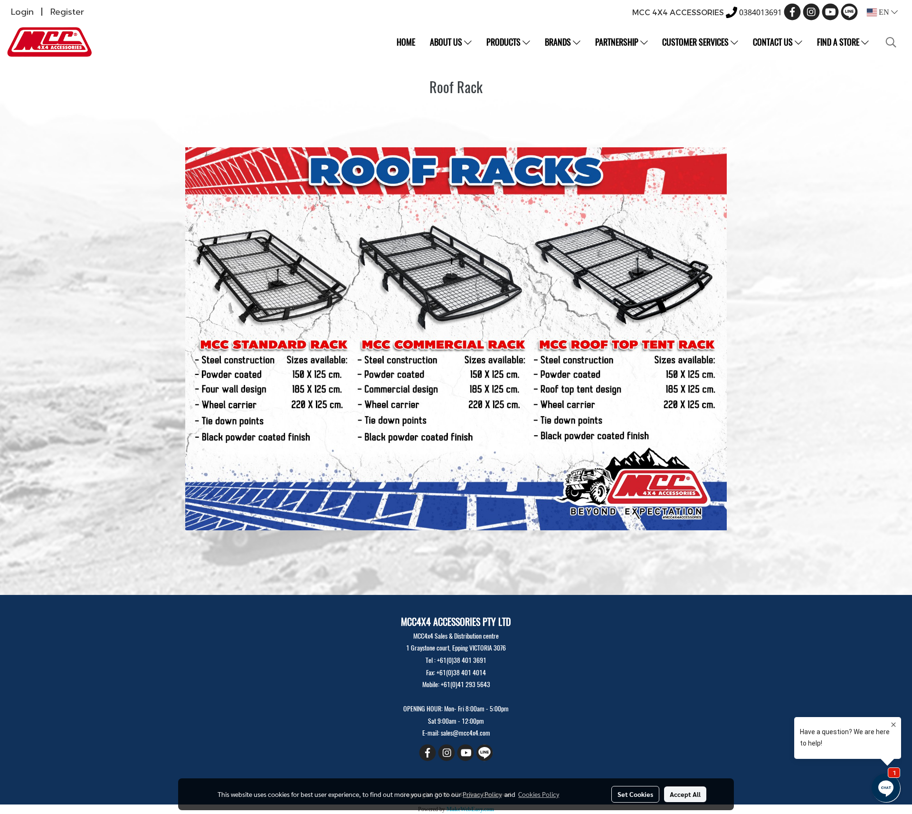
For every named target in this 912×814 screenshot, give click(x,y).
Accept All (685, 794)
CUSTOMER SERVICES (696, 42)
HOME (406, 42)
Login (22, 12)
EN (884, 12)
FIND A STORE (839, 42)
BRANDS (559, 42)
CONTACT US (774, 42)
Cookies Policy (538, 794)
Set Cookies (635, 794)
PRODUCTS (504, 42)
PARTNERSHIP (617, 42)
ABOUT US (447, 42)
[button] (891, 42)
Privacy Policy (482, 794)
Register (67, 12)
